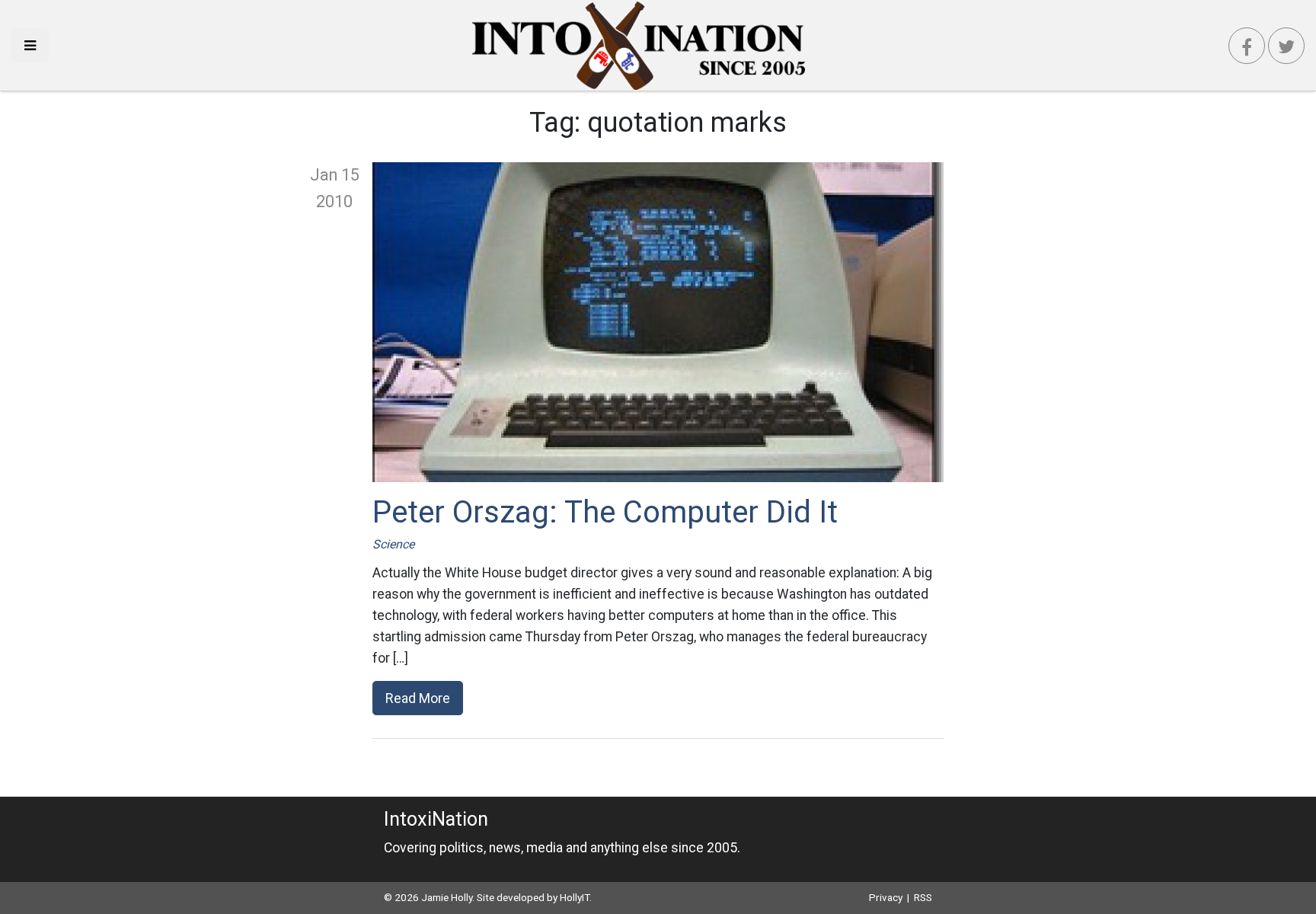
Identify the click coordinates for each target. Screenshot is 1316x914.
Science (393, 544)
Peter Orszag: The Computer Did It (605, 512)
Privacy (885, 897)
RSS (923, 897)
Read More (417, 698)
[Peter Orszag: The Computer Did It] (658, 322)
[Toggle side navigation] (30, 45)
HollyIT (574, 897)
